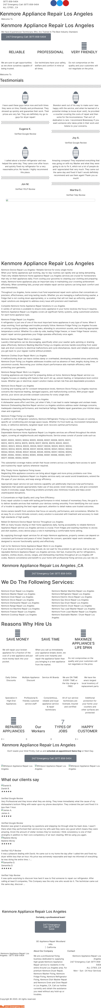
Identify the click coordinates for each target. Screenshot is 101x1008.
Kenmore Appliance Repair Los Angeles (46, 14)
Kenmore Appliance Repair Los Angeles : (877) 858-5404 (14, 954)
